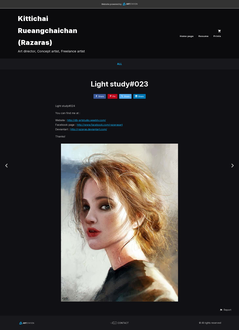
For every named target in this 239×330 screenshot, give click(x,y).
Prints (217, 36)
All (119, 64)
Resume (204, 36)
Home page (187, 36)
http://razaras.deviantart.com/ (88, 129)
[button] (225, 309)
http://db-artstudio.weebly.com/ (86, 120)
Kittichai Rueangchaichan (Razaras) (47, 30)
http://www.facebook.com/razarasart (100, 124)
